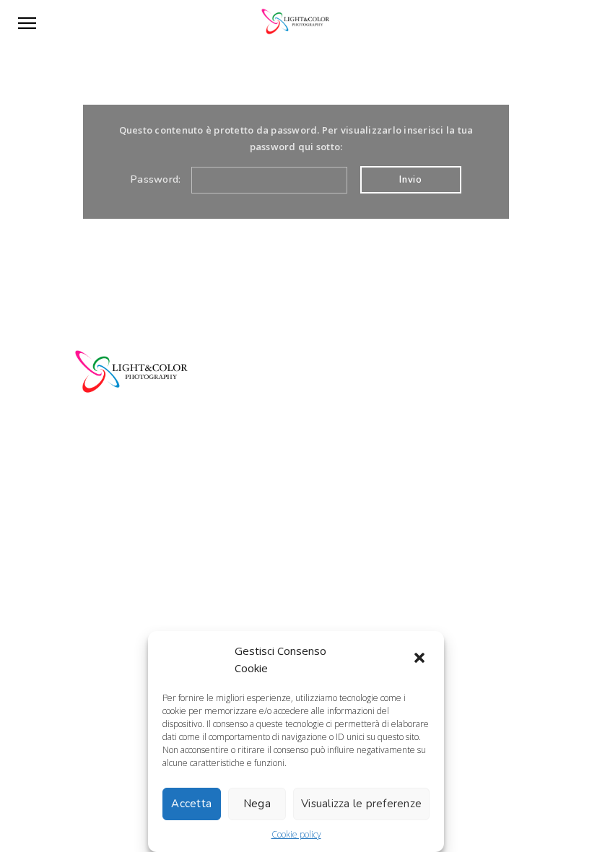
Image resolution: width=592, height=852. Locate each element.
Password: (157, 179)
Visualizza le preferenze (361, 803)
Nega (257, 803)
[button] (421, 659)
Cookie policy (296, 834)
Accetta (191, 803)
